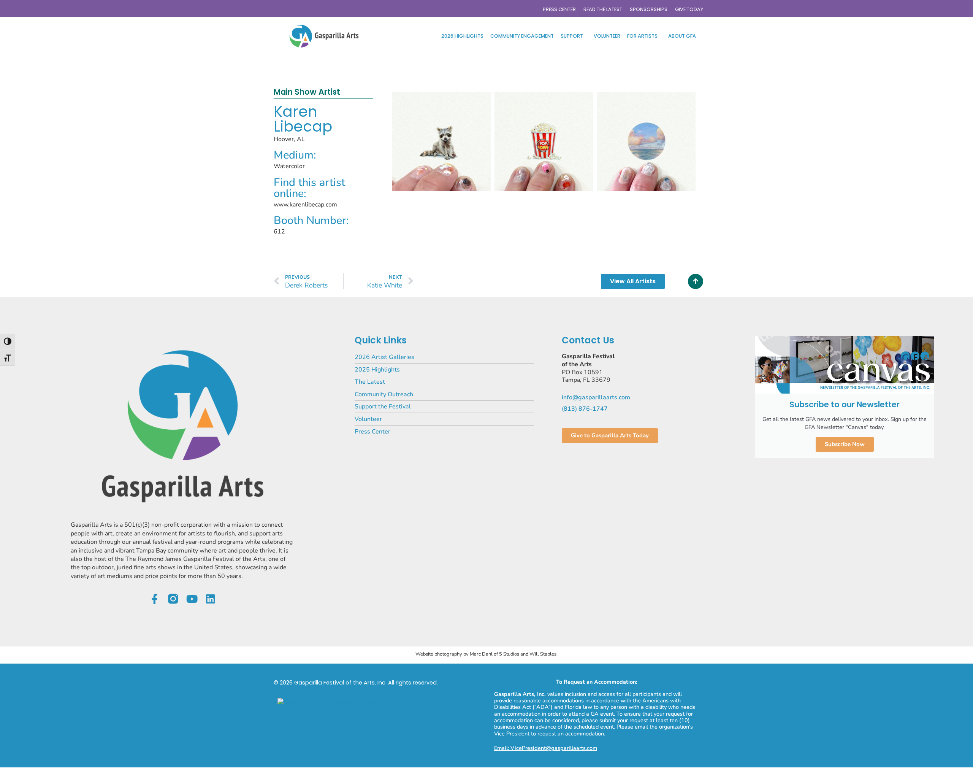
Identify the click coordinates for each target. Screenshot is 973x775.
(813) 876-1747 (585, 409)
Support (572, 36)
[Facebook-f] (154, 599)
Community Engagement (522, 36)
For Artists (642, 36)
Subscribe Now (845, 444)
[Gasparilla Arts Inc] (341, 702)
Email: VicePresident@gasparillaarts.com (545, 748)
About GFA (682, 36)
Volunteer (607, 36)
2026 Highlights (462, 36)
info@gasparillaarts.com (596, 397)
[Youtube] (192, 599)
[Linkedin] (210, 599)
